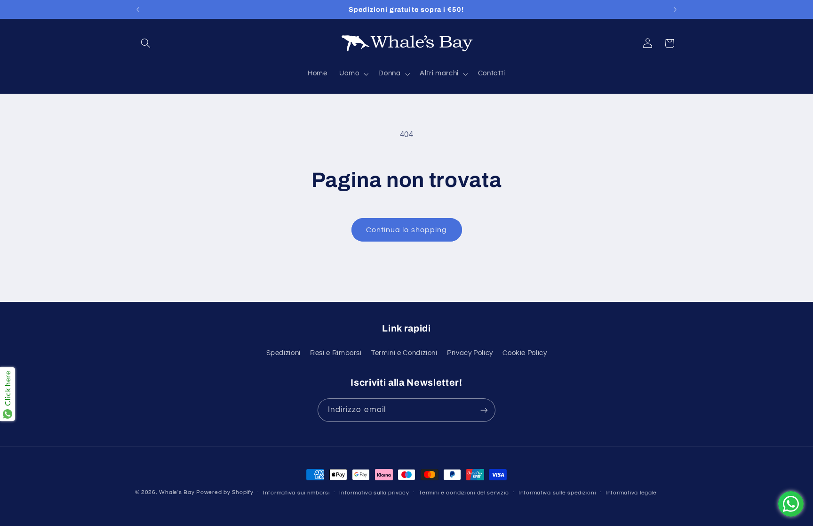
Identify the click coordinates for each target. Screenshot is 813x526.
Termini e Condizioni (404, 352)
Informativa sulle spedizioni (557, 492)
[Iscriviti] (484, 409)
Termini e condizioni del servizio (464, 492)
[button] (146, 43)
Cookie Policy (524, 352)
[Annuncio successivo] (675, 9)
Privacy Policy (470, 352)
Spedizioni (283, 352)
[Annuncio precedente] (138, 9)
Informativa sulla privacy (374, 492)
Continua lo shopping (406, 230)
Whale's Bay (176, 492)
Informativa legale (631, 492)
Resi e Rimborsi (335, 352)
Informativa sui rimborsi (296, 492)
